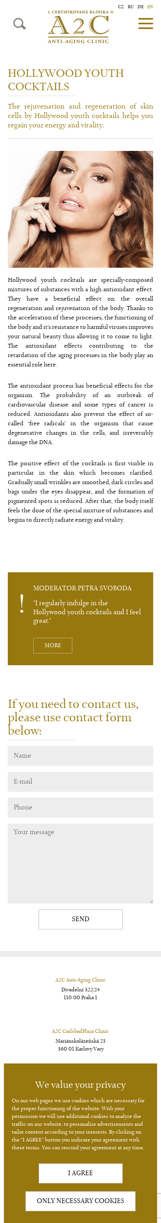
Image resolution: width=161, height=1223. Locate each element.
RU (131, 7)
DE (140, 7)
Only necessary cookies (80, 1201)
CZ (121, 7)
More (53, 645)
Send (80, 919)
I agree (80, 1173)
